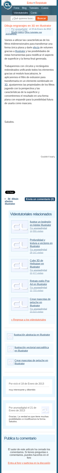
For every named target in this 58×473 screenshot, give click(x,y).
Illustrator (20, 51)
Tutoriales (34, 8)
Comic (34, 12)
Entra (30, 2)
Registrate (41, 2)
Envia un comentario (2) (40, 199)
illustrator (10, 203)
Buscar (41, 18)
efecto (36, 47)
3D (6, 84)
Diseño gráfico (17, 32)
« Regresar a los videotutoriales (28, 319)
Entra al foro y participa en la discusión (29, 463)
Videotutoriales (21, 12)
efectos (9, 201)
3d (9, 198)
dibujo (15, 198)
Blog (24, 8)
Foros (16, 8)
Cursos (44, 8)
